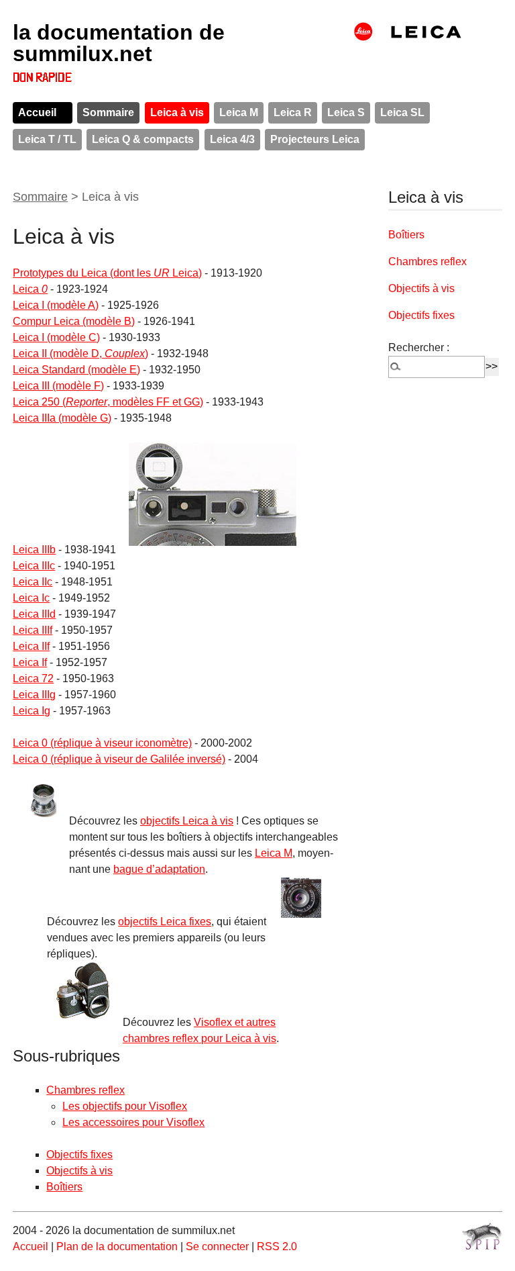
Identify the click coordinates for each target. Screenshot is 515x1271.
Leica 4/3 (232, 139)
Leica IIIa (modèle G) (62, 418)
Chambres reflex (85, 1090)
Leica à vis (177, 112)
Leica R (293, 112)
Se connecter (217, 1246)
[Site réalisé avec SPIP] (482, 1236)
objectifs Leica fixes (164, 921)
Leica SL (402, 112)
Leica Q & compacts (143, 139)
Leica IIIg (34, 694)
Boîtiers (64, 1186)
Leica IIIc (34, 565)
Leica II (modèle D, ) (80, 353)
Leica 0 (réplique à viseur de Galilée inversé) (119, 759)
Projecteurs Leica (314, 139)
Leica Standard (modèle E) (76, 369)
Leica (30, 289)
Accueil (37, 112)
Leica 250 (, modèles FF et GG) (108, 402)
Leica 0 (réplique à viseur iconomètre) (102, 743)
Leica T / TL (47, 139)
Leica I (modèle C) (56, 337)
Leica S (346, 112)
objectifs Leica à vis (186, 821)
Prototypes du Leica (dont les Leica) (107, 273)
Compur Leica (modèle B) (74, 321)
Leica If (30, 662)
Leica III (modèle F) (58, 385)
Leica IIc (32, 581)
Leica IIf (31, 646)
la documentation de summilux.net (119, 43)
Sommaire (108, 112)
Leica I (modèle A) (56, 305)
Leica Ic (31, 598)
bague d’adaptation (159, 869)
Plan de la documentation (117, 1246)
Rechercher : (418, 347)
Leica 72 (33, 678)
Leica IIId (34, 614)
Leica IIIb (34, 549)
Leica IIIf (32, 630)
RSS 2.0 (277, 1246)
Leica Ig (31, 710)
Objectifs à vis (79, 1170)
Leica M (238, 112)
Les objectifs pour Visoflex (124, 1106)
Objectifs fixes (79, 1154)
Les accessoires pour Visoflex (133, 1122)
